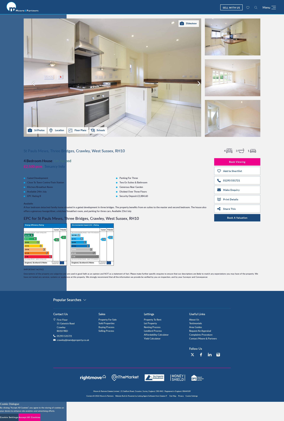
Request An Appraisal (200, 330)
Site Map (172, 396)
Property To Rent (152, 319)
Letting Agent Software (146, 396)
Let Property (150, 323)
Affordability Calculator (156, 334)
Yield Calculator (152, 338)
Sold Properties (106, 323)
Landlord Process (153, 330)
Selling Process (106, 330)
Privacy (181, 396)
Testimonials (195, 323)
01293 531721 (231, 180)
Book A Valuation (237, 217)
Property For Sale (108, 319)
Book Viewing (237, 162)
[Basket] (248, 7)
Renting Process (152, 327)
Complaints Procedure (200, 334)
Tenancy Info (54, 167)
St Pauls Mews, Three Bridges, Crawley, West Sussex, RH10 (74, 150)
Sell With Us (231, 7)
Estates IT (163, 396)
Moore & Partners (106, 396)
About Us (194, 319)
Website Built (120, 396)
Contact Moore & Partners (203, 338)
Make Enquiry (231, 190)
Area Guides (195, 327)
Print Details (230, 199)
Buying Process (106, 327)
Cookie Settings (191, 396)
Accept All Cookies (29, 417)
